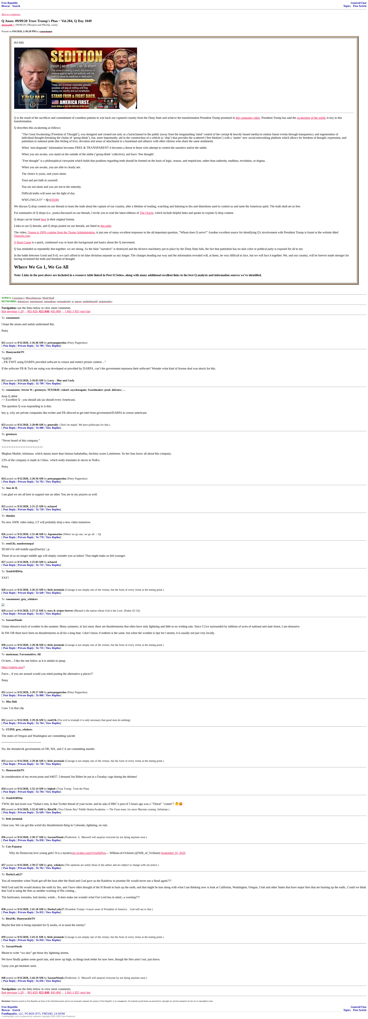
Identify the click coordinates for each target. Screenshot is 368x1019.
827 (4, 562)
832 (4, 720)
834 (4, 788)
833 (4, 761)
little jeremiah (56, 589)
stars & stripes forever (60, 610)
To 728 (40, 509)
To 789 (40, 345)
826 (4, 534)
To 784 (40, 791)
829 (4, 610)
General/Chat (358, 3)
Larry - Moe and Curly (61, 380)
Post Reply (9, 345)
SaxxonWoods (56, 837)
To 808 (40, 695)
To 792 (40, 481)
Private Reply (26, 345)
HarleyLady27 (56, 909)
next (82, 311)
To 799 (40, 383)
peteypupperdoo (57, 342)
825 (4, 506)
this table (105, 225)
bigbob (52, 788)
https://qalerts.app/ (12, 667)
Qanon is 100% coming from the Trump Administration (61, 232)
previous (12, 311)
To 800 (40, 427)
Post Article (359, 6)
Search (16, 6)
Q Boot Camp (22, 242)
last (88, 311)
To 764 (40, 723)
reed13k (52, 720)
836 (4, 837)
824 (4, 478)
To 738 (40, 764)
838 (4, 909)
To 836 (40, 981)
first (4, 311)
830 (4, 645)
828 (4, 589)
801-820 (32, 311)
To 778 (40, 537)
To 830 (40, 840)
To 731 (40, 565)
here (43, 219)
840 (4, 977)
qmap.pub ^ (8, 24)
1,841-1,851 (72, 311)
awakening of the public (311, 117)
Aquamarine (55, 534)
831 (4, 692)
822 (4, 380)
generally (53, 424)
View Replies (53, 345)
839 (4, 937)
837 (4, 865)
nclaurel (52, 506)
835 (4, 809)
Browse (6, 6)
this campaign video (248, 117)
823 (4, 424)
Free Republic (10, 3)
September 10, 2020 (173, 853)
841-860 (56, 311)
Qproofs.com (22, 235)
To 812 (40, 613)
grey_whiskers (56, 865)
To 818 (40, 940)
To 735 (40, 648)
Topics (347, 6)
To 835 (40, 912)
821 (4, 342)
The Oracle (146, 212)
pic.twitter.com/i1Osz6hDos (89, 853)
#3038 (54, 199)
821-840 (44, 311)
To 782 (40, 868)
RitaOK (52, 809)
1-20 (21, 311)
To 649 (40, 592)
